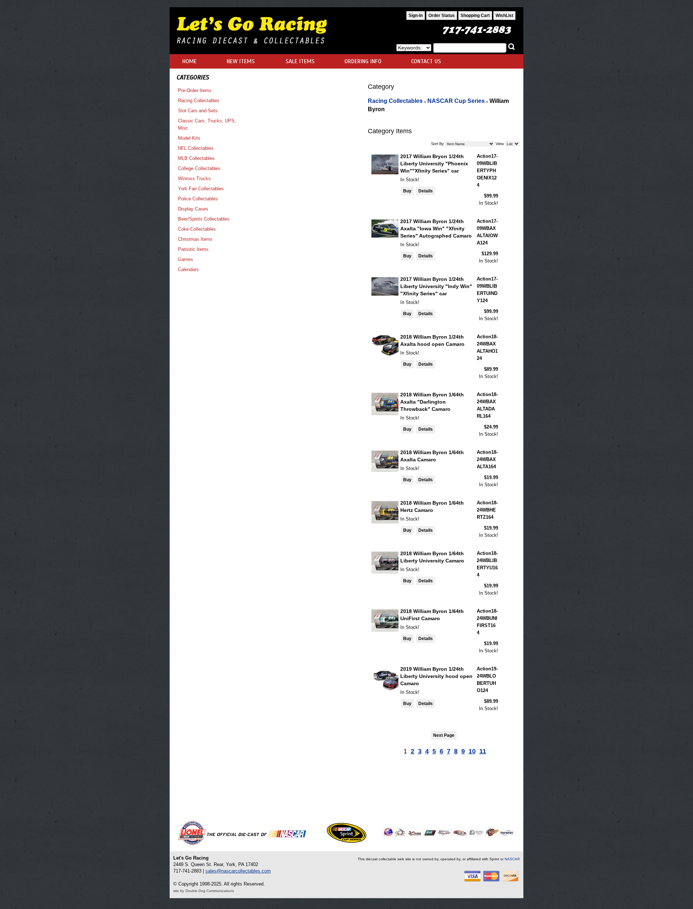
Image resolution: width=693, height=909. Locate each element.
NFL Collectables (196, 148)
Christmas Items (195, 239)
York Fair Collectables (201, 188)
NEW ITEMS (241, 61)
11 (482, 751)
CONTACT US (426, 61)
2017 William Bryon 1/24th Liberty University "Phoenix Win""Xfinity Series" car (434, 163)
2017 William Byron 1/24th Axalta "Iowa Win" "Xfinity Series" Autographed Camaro (436, 228)
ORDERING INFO (363, 61)
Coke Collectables (197, 229)
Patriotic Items (193, 249)
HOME (189, 61)
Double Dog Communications (210, 891)
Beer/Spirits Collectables (204, 219)
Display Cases (193, 209)
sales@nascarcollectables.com (238, 871)
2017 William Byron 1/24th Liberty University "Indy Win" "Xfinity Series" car (436, 286)
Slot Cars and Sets (198, 110)
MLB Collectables (196, 158)
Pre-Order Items (195, 90)
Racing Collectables (198, 100)
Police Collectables (198, 198)
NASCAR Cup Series (456, 101)
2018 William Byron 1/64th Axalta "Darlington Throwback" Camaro (432, 402)
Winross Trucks (194, 178)
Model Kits (189, 138)
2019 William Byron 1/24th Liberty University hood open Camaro (436, 676)
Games (185, 259)
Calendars (188, 269)
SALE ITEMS (300, 61)
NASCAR (512, 859)
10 (472, 751)
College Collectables (199, 168)
